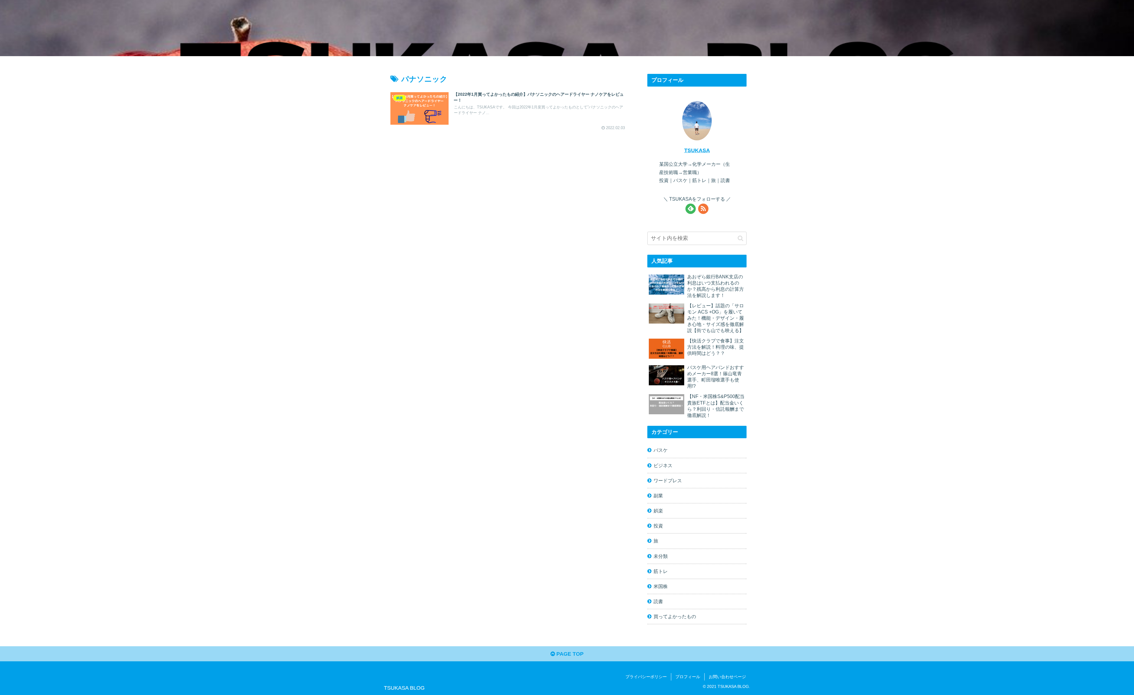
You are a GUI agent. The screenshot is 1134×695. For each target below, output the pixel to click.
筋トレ (661, 571)
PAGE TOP (569, 654)
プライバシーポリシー (646, 676)
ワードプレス (668, 480)
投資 (658, 525)
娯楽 (658, 510)
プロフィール (687, 676)
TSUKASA (697, 150)
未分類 (661, 556)
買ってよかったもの (675, 616)
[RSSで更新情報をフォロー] (703, 209)
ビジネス (663, 465)
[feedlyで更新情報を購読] (690, 209)
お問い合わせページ (727, 676)
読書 (658, 601)
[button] (740, 238)
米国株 (661, 586)
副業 (658, 495)
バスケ (661, 450)
